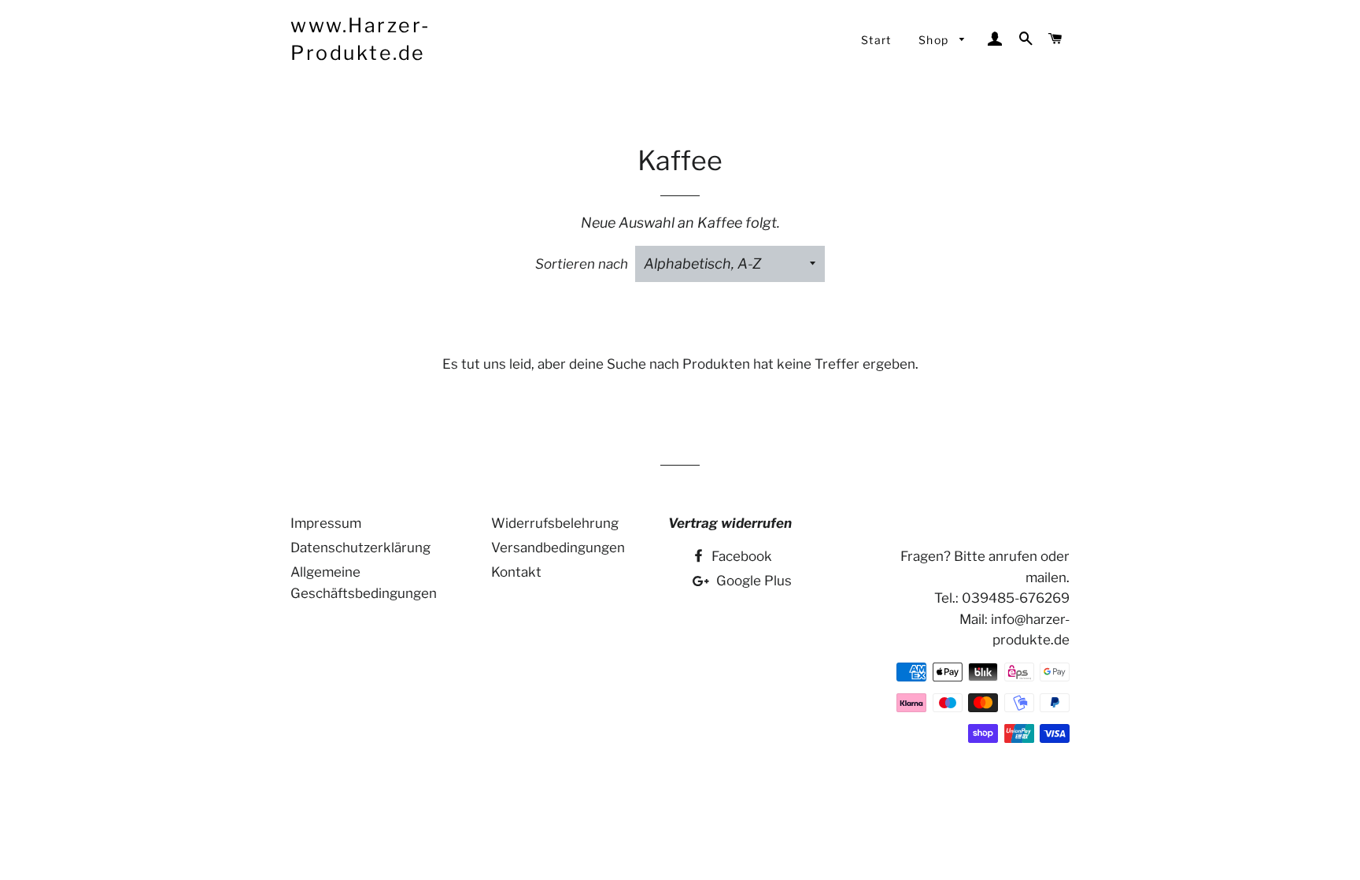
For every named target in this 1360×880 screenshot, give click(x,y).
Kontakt (516, 572)
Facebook (740, 556)
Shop (935, 39)
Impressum (325, 523)
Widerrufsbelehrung (555, 523)
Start (876, 39)
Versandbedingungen (558, 547)
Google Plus (752, 581)
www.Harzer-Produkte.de (360, 39)
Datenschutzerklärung (360, 547)
